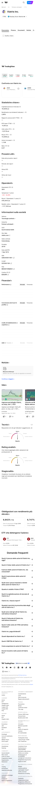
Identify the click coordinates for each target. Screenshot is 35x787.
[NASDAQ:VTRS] (3, 399)
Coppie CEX (5, 707)
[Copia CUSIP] (11, 263)
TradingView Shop (23, 737)
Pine (3, 710)
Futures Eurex (21, 716)
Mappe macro (5, 739)
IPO (3, 729)
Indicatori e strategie (7, 775)
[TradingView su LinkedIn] (18, 667)
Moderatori (4, 761)
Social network (5, 753)
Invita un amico (6, 756)
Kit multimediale (22, 732)
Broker (20, 705)
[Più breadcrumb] (8, 7)
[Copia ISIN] (14, 257)
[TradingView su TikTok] (26, 667)
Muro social (5, 754)
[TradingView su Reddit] (30, 667)
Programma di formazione (25, 783)
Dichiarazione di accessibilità (22, 755)
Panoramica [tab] (5, 30)
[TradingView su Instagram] (14, 667)
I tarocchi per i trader (23, 739)
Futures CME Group (23, 714)
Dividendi (4, 727)
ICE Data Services (22, 675)
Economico (4, 724)
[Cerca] (23, 2)
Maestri (4, 777)
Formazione (5, 768)
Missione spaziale (22, 725)
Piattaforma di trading (24, 773)
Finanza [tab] (13, 30)
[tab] (22, 284)
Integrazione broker (23, 780)
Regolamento (5, 760)
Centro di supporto (23, 729)
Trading (4, 766)
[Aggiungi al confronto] (18, 88)
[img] (24, 16)
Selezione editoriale (7, 770)
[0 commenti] (33, 416)
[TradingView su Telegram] (22, 667)
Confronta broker (22, 707)
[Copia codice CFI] (8, 274)
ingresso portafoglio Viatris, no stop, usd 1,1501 (11, 403)
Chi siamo (20, 724)
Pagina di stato (22, 761)
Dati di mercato (22, 697)
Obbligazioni (5, 703)
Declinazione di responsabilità (22, 748)
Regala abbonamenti (23, 699)
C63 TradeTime (22, 741)
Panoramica (21, 704)
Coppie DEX (5, 708)
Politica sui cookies (23, 753)
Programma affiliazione (24, 782)
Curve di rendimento (7, 736)
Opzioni (4, 737)
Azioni (3, 700)
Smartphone (5, 746)
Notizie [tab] (29, 30)
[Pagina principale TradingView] (6, 2)
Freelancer (4, 778)
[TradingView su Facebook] (7, 667)
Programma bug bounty (24, 759)
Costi (19, 695)
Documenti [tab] (21, 30)
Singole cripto (5, 705)
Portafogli (4, 734)
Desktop (4, 748)
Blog (19, 727)
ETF (3, 701)
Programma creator (7, 758)
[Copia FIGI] (14, 269)
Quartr (31, 684)
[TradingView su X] (3, 667)
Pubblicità (20, 778)
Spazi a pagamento (7, 780)
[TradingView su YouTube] (10, 667)
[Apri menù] (2, 2)
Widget (20, 766)
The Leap (20, 709)
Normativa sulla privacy (24, 751)
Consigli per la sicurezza (24, 758)
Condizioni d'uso (22, 746)
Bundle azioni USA (23, 717)
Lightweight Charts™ (23, 770)
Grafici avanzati (22, 771)
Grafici (3, 695)
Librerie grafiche (22, 768)
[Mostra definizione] (20, 106)
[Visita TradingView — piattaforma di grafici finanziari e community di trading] (8, 66)
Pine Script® (5, 741)
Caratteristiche (22, 693)
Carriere (20, 731)
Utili (3, 725)
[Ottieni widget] (31, 424)
